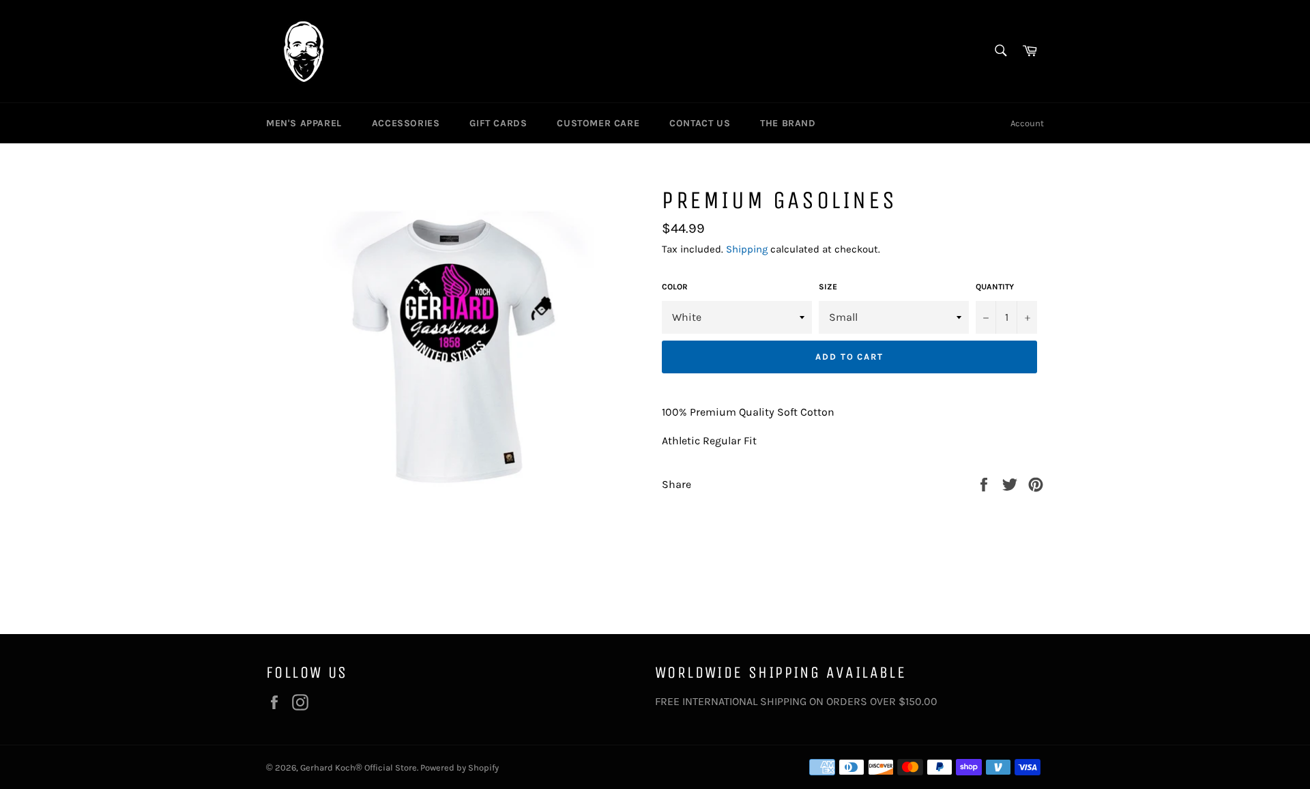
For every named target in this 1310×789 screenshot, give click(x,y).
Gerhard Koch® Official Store (358, 767)
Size (828, 286)
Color (675, 286)
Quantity (995, 286)
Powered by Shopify (459, 767)
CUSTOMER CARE (598, 123)
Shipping (747, 249)
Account (1027, 123)
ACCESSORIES (406, 123)
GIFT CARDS (498, 123)
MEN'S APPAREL (304, 123)
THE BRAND (787, 123)
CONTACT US (699, 123)
